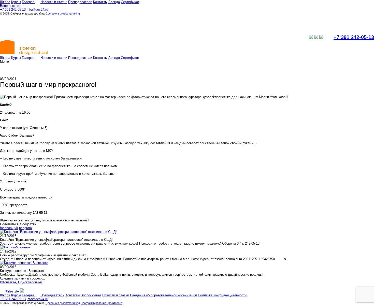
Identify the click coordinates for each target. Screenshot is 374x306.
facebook (6, 228)
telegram (25, 228)
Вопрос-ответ (10, 6)
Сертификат (130, 2)
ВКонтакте (8, 282)
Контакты (100, 2)
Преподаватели (80, 2)
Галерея (28, 2)
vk (16, 228)
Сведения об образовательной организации (163, 295)
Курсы (16, 2)
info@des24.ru (37, 9)
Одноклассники (30, 282)
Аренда (114, 2)
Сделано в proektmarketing (63, 13)
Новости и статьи (53, 2)
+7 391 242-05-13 (13, 9)
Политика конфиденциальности (222, 295)
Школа (5, 2)
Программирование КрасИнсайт (101, 302)
